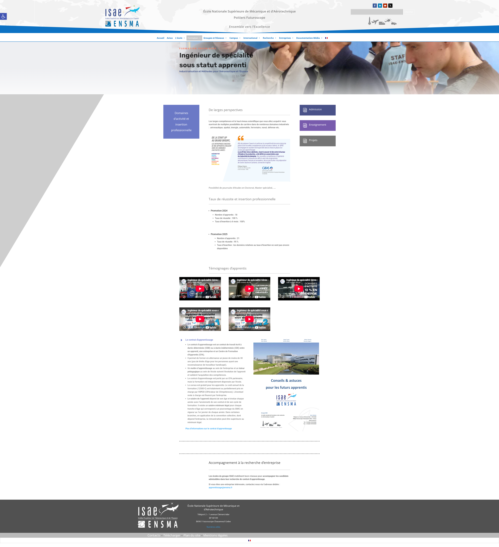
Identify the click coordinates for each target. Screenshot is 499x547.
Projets (313, 140)
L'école (178, 38)
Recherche (268, 38)
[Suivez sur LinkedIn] (380, 6)
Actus (170, 38)
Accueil (160, 38)
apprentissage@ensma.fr (220, 487)
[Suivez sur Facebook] (375, 6)
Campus (233, 38)
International (250, 38)
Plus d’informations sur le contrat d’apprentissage (208, 428)
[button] (3, 16)
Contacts (153, 535)
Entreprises (285, 38)
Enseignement (317, 124)
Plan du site (191, 535)
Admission (315, 109)
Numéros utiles (213, 527)
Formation (193, 38)
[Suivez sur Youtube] (385, 6)
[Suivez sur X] (390, 6)
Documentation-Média (308, 38)
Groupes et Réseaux (213, 38)
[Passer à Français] (249, 540)
